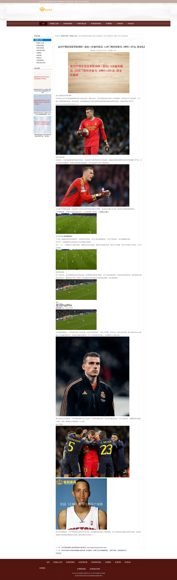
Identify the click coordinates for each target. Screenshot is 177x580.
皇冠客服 (95, 575)
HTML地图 (102, 573)
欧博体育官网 (64, 36)
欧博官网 (120, 23)
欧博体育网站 (68, 23)
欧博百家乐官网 (61, 29)
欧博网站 (109, 23)
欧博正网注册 (81, 23)
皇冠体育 (84, 575)
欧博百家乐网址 (96, 23)
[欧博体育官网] (45, 11)
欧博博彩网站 (46, 29)
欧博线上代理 (54, 23)
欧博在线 (131, 23)
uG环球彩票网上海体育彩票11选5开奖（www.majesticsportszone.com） (84, 547)
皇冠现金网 (90, 575)
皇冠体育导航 (78, 575)
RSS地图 (96, 573)
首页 (43, 23)
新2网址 (100, 575)
